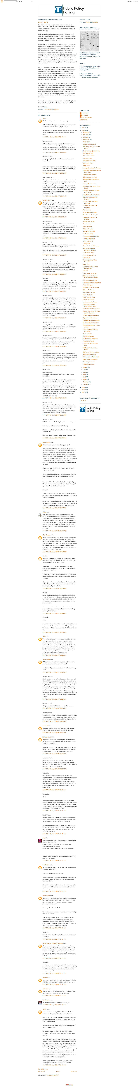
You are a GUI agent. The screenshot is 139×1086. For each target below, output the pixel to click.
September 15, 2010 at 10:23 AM (54, 331)
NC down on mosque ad (89, 144)
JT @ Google (46, 535)
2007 (83, 392)
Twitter (88, 22)
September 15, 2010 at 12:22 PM (54, 655)
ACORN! (85, 271)
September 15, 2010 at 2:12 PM (54, 928)
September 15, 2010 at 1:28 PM (54, 833)
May (84, 374)
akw (44, 838)
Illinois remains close (88, 155)
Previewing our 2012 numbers (91, 236)
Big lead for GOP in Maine (90, 318)
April (84, 377)
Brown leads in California (89, 212)
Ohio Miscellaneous (88, 336)
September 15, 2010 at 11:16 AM (54, 415)
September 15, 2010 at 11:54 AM (54, 588)
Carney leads (86, 243)
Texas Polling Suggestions (90, 359)
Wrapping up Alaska (88, 341)
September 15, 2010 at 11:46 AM (54, 531)
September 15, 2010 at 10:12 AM (54, 255)
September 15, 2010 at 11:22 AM (54, 438)
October (85, 137)
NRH (44, 636)
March (85, 379)
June (84, 372)
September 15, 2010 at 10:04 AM (54, 152)
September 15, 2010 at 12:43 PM (54, 753)
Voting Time (86, 264)
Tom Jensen (46, 1000)
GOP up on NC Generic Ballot (91, 352)
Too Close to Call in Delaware (91, 287)
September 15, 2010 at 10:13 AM (54, 274)
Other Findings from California (91, 195)
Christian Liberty (47, 737)
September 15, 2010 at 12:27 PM (54, 699)
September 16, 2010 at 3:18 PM (54, 1005)
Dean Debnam (84, 113)
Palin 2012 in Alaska (88, 364)
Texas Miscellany (87, 294)
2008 (83, 389)
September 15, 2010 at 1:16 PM (54, 811)
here (46, 106)
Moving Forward (87, 226)
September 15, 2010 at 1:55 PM (54, 891)
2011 (83, 127)
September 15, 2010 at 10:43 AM (54, 398)
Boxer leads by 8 (87, 224)
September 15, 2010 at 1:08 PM (54, 790)
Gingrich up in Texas (88, 299)
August (85, 367)
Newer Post (41, 1071)
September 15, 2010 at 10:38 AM (54, 365)
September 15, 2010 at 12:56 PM (54, 769)
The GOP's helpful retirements (91, 320)
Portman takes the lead (89, 354)
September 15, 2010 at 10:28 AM (54, 346)
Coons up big (86, 257)
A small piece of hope (89, 292)
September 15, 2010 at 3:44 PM (54, 958)
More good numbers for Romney (92, 168)
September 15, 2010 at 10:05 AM (54, 173)
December (86, 132)
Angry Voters (86, 141)
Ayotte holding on (87, 285)
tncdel (44, 1009)
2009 (83, 387)
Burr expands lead (88, 153)
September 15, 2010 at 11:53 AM (54, 551)
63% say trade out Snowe (90, 280)
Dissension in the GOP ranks (91, 246)
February (86, 382)
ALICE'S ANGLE (47, 200)
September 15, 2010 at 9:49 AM (54, 137)
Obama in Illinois (87, 158)
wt (43, 118)
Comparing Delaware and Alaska (92, 282)
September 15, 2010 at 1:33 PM (54, 860)
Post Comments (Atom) (52, 1075)
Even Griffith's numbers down (91, 322)
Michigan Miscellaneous (89, 184)
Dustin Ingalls (46, 442)
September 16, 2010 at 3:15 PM (54, 984)
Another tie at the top (88, 221)
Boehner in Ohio (87, 333)
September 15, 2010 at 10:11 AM (54, 238)
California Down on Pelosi (90, 177)
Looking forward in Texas (90, 302)
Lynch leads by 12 (88, 241)
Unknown (45, 977)
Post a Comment (43, 1069)
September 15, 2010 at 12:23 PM (54, 672)
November (86, 134)
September (86, 139)
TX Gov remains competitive (91, 315)
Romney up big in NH (89, 231)
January (85, 384)
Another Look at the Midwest (91, 357)
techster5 (45, 725)
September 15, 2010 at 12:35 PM (54, 721)
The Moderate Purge (88, 252)
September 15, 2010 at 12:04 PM (54, 613)
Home (58, 1071)
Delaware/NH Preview (89, 290)
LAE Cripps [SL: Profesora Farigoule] (53, 943)
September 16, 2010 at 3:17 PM (54, 995)
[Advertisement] (92, 93)
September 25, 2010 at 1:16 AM (54, 1065)
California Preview (88, 229)
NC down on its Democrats (90, 338)
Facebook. (95, 22)
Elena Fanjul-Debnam (86, 117)
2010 (83, 130)
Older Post (74, 1071)
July (84, 369)
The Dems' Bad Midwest (89, 174)
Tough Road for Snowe (89, 297)
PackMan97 (46, 865)
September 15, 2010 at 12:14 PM (54, 632)
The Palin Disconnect (89, 238)
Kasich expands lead (88, 362)
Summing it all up (87, 163)
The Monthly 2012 (88, 233)
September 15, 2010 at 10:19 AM (54, 291)
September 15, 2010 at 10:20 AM (54, 318)
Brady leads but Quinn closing (91, 151)
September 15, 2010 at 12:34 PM (54, 708)
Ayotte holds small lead (89, 255)
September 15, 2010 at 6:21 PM (54, 973)
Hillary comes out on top (89, 273)
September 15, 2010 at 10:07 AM (54, 196)
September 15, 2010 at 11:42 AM (54, 508)
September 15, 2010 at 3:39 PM (54, 939)
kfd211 (44, 512)
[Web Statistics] (69, 1085)
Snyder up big (86, 210)
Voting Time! (86, 165)
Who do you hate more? (89, 160)
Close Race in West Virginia (90, 215)
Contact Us (83, 400)
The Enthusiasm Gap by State (91, 308)
